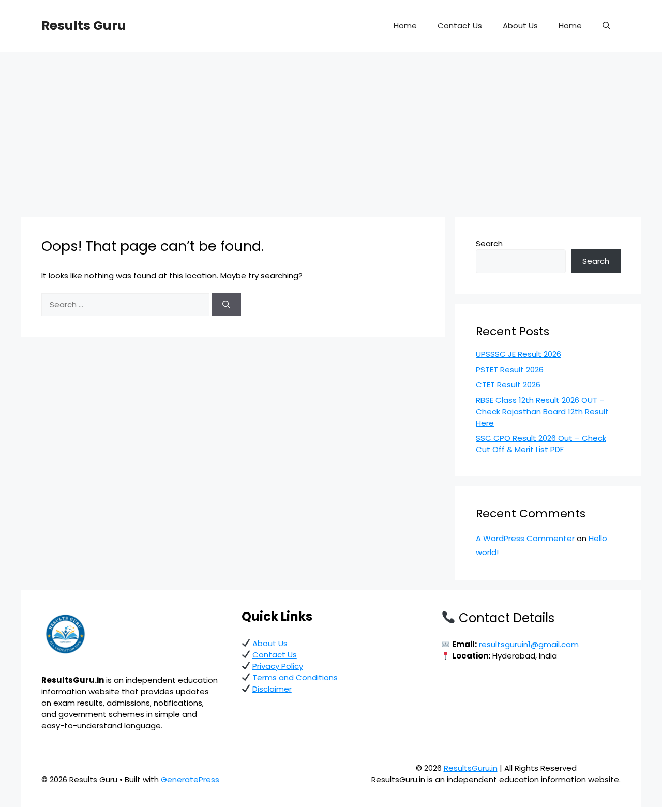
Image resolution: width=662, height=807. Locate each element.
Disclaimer (272, 688)
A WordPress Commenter (525, 538)
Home (405, 25)
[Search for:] (126, 304)
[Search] (226, 305)
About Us (520, 25)
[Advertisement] (331, 129)
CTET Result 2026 (508, 384)
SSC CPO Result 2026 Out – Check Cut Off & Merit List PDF (541, 443)
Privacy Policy (277, 666)
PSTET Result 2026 (510, 369)
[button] (606, 25)
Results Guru (83, 26)
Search (489, 243)
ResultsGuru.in (471, 768)
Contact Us (460, 25)
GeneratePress (190, 779)
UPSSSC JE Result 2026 (518, 354)
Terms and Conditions (295, 677)
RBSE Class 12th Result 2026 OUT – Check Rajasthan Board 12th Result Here (542, 411)
